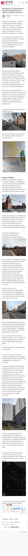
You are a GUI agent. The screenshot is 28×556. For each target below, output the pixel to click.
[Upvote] (3, 524)
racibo (8, 15)
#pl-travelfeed (5, 519)
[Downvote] (4, 524)
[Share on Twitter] (14, 527)
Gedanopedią (6, 349)
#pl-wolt (11, 519)
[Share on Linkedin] (17, 527)
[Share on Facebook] (12, 527)
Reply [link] (6, 527)
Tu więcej (5, 284)
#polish (16, 15)
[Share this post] (19, 527)
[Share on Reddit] (15, 527)
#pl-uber (16, 519)
